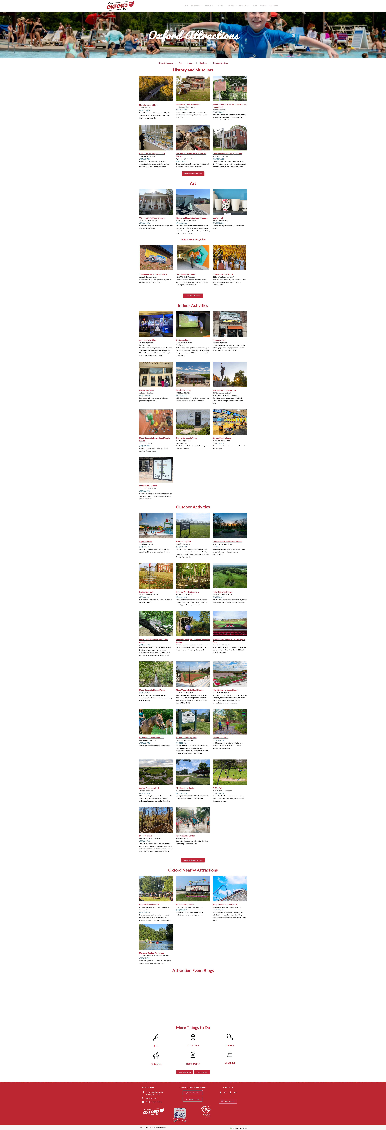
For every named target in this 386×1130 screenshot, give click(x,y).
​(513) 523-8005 (181, 110)
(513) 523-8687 (151, 1098)
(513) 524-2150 (144, 841)
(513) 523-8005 (218, 112)
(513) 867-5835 (144, 645)
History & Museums (165, 63)
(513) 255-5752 (144, 743)
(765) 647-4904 (144, 958)
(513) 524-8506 (144, 223)
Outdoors (203, 63)
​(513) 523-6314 (181, 743)
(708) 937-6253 (181, 161)
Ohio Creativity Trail (184, 233)
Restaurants (193, 1063)
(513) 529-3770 (218, 547)
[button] (220, 1093)
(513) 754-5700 (218, 910)
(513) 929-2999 (181, 910)
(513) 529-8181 (144, 597)
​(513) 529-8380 (218, 159)
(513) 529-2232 (181, 223)
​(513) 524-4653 (218, 597)
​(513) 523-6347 (181, 597)
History (230, 1045)
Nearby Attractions (220, 63)
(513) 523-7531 (181, 395)
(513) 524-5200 (181, 547)
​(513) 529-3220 (144, 159)
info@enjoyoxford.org (154, 1102)
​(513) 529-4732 (144, 446)
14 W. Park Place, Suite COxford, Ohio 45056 (154, 1093)
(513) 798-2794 (144, 912)
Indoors (191, 63)
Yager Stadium (165, 851)
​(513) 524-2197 (144, 693)
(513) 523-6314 (144, 110)
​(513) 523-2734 (218, 223)
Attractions (193, 1045)
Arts (156, 1046)
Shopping (230, 1062)
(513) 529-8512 (218, 793)
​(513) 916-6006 (144, 491)
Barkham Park (152, 851)
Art (180, 63)
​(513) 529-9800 (144, 395)
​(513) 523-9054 (218, 443)
